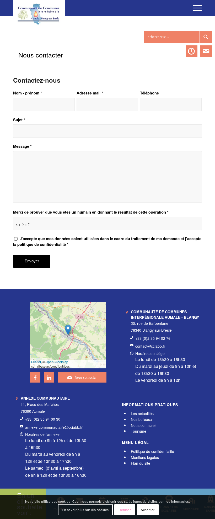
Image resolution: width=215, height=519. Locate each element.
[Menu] (194, 8)
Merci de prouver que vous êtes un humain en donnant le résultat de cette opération (91, 212)
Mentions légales (145, 457)
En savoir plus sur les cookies (85, 509)
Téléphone (149, 93)
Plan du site (140, 463)
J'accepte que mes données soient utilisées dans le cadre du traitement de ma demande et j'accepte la (107, 241)
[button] (68, 330)
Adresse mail (90, 93)
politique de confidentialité (41, 244)
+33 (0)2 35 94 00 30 (42, 419)
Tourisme (138, 431)
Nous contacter (40, 54)
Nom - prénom (27, 93)
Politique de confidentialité (152, 451)
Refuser (125, 509)
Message (22, 146)
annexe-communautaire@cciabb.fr (54, 427)
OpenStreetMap (57, 361)
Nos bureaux (141, 419)
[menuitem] (194, 8)
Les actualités (142, 413)
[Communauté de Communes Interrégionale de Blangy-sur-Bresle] (39, 8)
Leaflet (36, 361)
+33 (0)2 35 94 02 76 (152, 338)
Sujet (19, 120)
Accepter (148, 509)
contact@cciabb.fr (150, 346)
